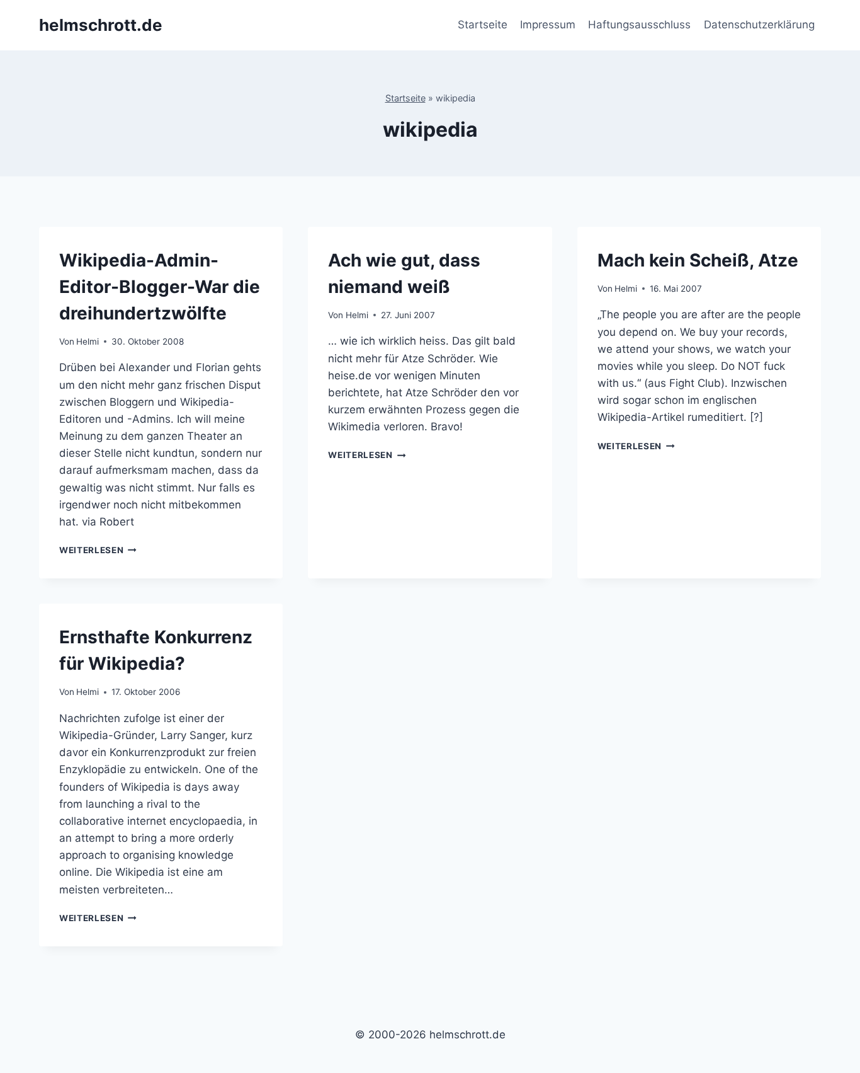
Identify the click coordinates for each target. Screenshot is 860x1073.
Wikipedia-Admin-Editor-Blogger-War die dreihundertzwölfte (159, 287)
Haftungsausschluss (639, 24)
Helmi (87, 341)
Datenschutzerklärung (759, 24)
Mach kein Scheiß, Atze (697, 260)
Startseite (482, 24)
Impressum (547, 24)
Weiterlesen (98, 550)
